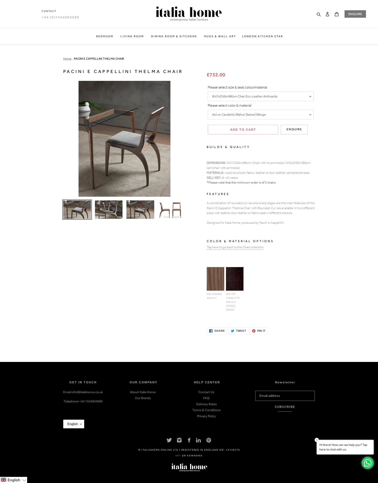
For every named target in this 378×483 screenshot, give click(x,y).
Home (67, 59)
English (72, 424)
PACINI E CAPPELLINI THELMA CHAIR (99, 59)
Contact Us (206, 392)
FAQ (206, 398)
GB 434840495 (192, 455)
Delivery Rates (206, 404)
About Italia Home (143, 392)
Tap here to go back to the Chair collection (235, 247)
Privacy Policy (206, 416)
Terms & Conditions (206, 410)
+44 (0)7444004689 (60, 17)
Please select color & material (229, 106)
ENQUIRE (355, 14)
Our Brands (143, 398)
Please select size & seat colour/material (237, 88)
